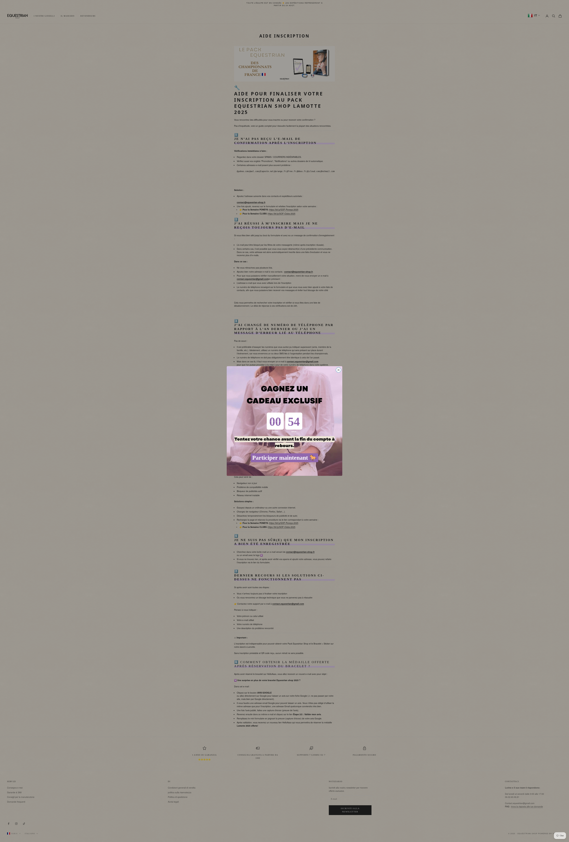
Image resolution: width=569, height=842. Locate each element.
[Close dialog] (338, 370)
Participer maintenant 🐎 (284, 457)
